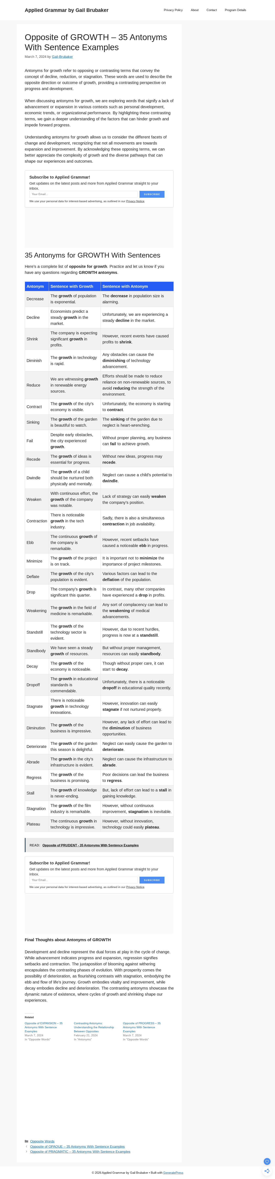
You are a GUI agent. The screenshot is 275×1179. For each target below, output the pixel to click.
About (194, 10)
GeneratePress (173, 1172)
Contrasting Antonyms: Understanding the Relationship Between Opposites (94, 1027)
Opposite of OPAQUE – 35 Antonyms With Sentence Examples (77, 1147)
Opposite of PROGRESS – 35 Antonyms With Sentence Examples (142, 1027)
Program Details (235, 10)
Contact (212, 10)
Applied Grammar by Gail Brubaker (67, 10)
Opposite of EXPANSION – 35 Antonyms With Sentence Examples (44, 1027)
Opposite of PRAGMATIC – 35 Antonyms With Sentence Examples (80, 1152)
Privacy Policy (173, 10)
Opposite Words (42, 1141)
